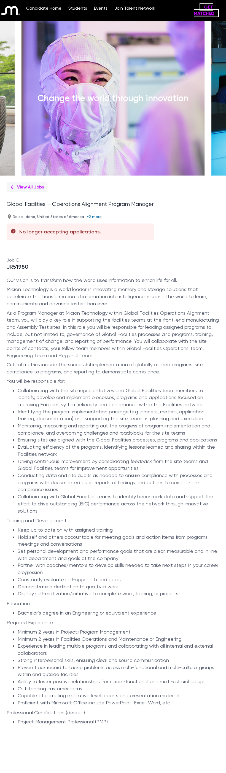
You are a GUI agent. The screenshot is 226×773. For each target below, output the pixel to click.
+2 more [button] (94, 216)
